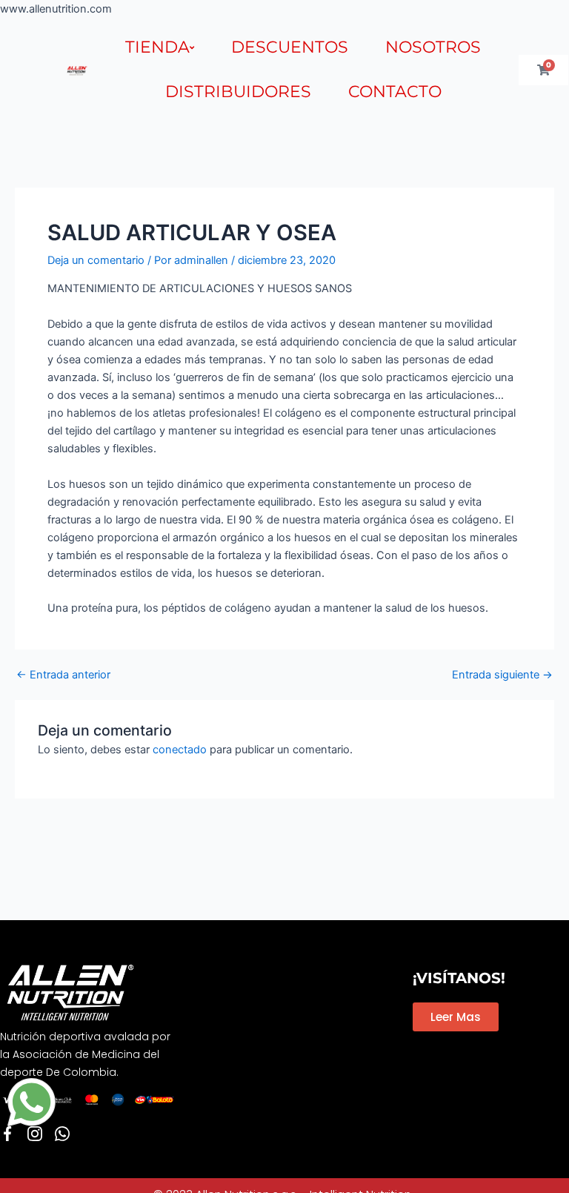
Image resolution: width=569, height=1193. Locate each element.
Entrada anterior (63, 675)
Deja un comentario (95, 260)
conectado (180, 749)
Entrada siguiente (502, 675)
